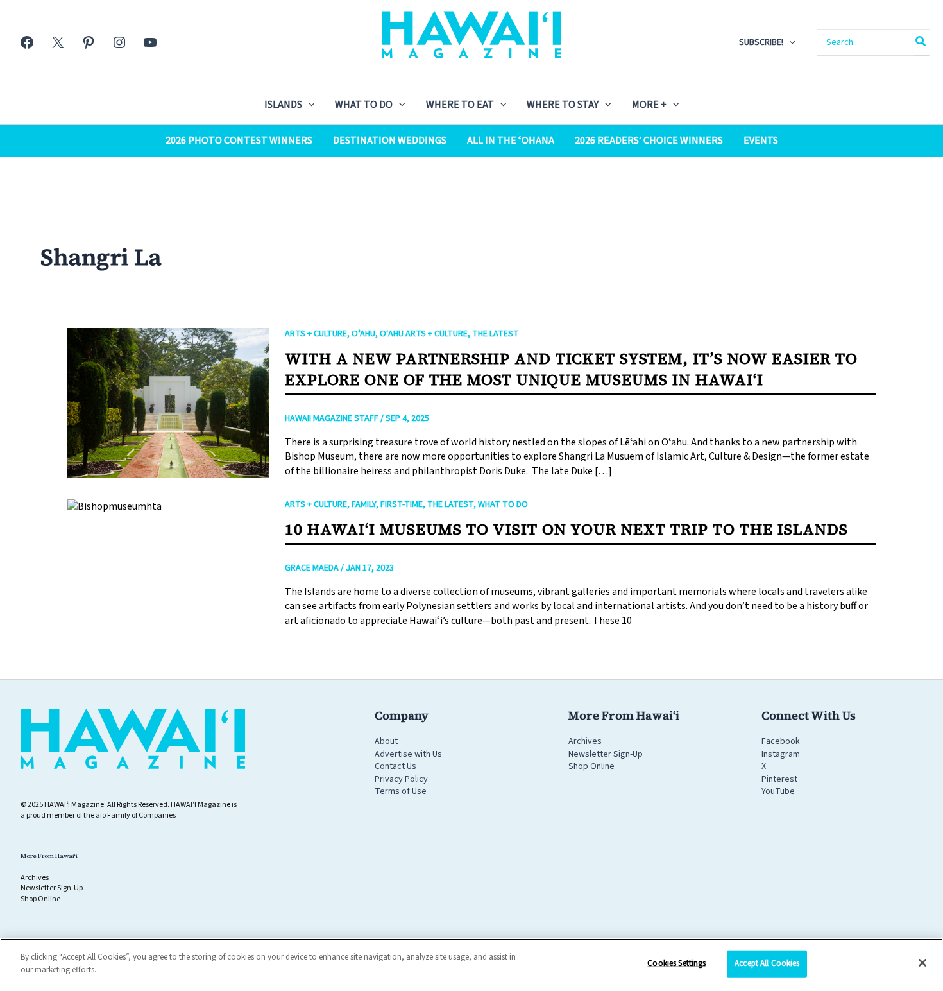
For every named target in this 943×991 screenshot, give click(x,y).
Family (364, 504)
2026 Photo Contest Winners (239, 141)
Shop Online (591, 766)
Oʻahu (363, 333)
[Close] (922, 963)
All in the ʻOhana (510, 141)
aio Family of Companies (136, 815)
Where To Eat (460, 105)
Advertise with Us (408, 754)
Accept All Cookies (767, 963)
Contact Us (395, 766)
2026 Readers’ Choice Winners (649, 141)
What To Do (364, 105)
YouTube (778, 791)
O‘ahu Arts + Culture (424, 333)
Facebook (780, 741)
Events (760, 141)
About (386, 741)
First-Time (401, 504)
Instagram (780, 754)
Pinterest (779, 779)
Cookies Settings (676, 963)
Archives (585, 741)
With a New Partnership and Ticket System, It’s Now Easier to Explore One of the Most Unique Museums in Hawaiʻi (571, 369)
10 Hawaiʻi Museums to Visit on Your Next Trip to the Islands (566, 529)
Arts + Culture (316, 333)
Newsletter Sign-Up (605, 754)
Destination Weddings (389, 141)
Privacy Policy (401, 779)
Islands (283, 105)
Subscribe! (761, 42)
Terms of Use (401, 791)
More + (649, 105)
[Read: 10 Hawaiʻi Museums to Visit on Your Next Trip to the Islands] (114, 506)
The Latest (495, 333)
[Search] (921, 42)
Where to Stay (563, 105)
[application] (789, 42)
